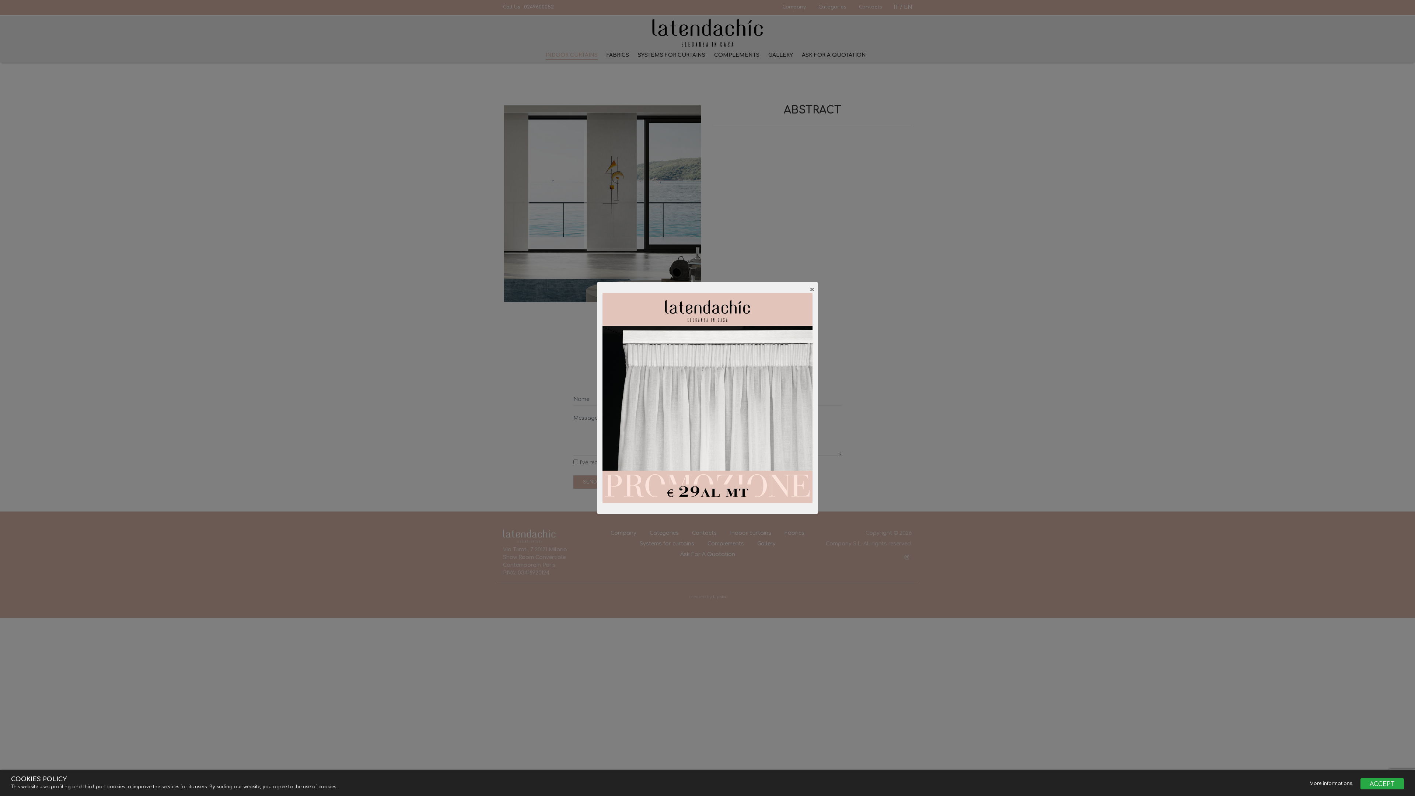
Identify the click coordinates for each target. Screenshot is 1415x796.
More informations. (1332, 783)
